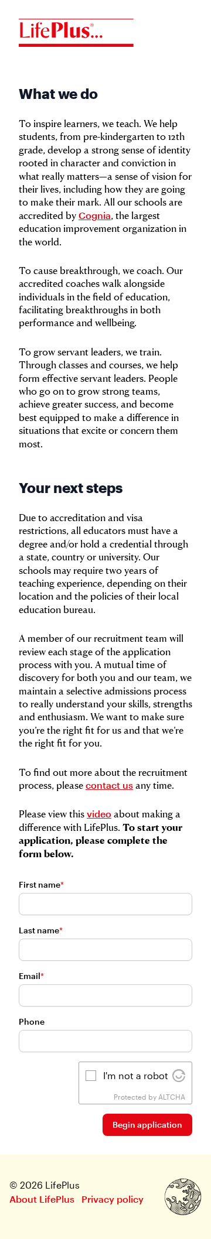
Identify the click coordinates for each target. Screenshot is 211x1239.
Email (31, 976)
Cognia (95, 215)
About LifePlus (41, 1198)
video (99, 813)
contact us (109, 784)
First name (41, 884)
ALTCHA (171, 1097)
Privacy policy (112, 1198)
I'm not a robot (135, 1075)
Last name (41, 930)
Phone (32, 1021)
